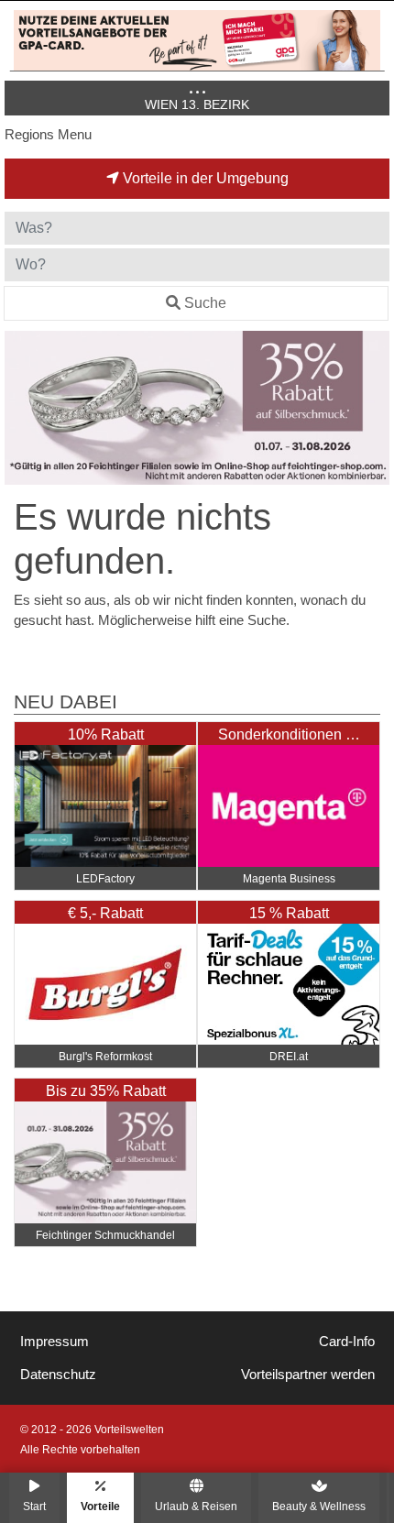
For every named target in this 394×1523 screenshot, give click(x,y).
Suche (205, 303)
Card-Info (347, 1341)
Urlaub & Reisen (196, 1506)
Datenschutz (58, 1374)
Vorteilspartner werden (308, 1374)
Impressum (54, 1341)
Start (34, 1506)
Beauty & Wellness (319, 1506)
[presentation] (22, 408)
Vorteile (100, 1506)
